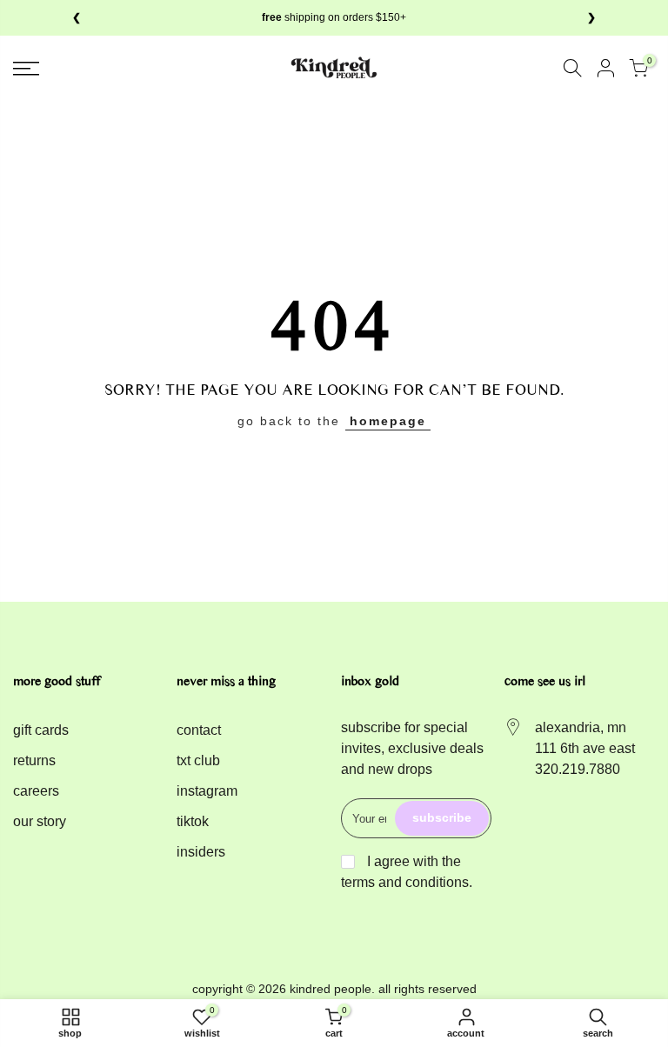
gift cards (41, 730)
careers (36, 791)
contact (199, 730)
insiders (201, 851)
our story (39, 821)
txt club (198, 760)
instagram (207, 791)
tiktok (193, 821)
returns (34, 760)
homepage (388, 421)
